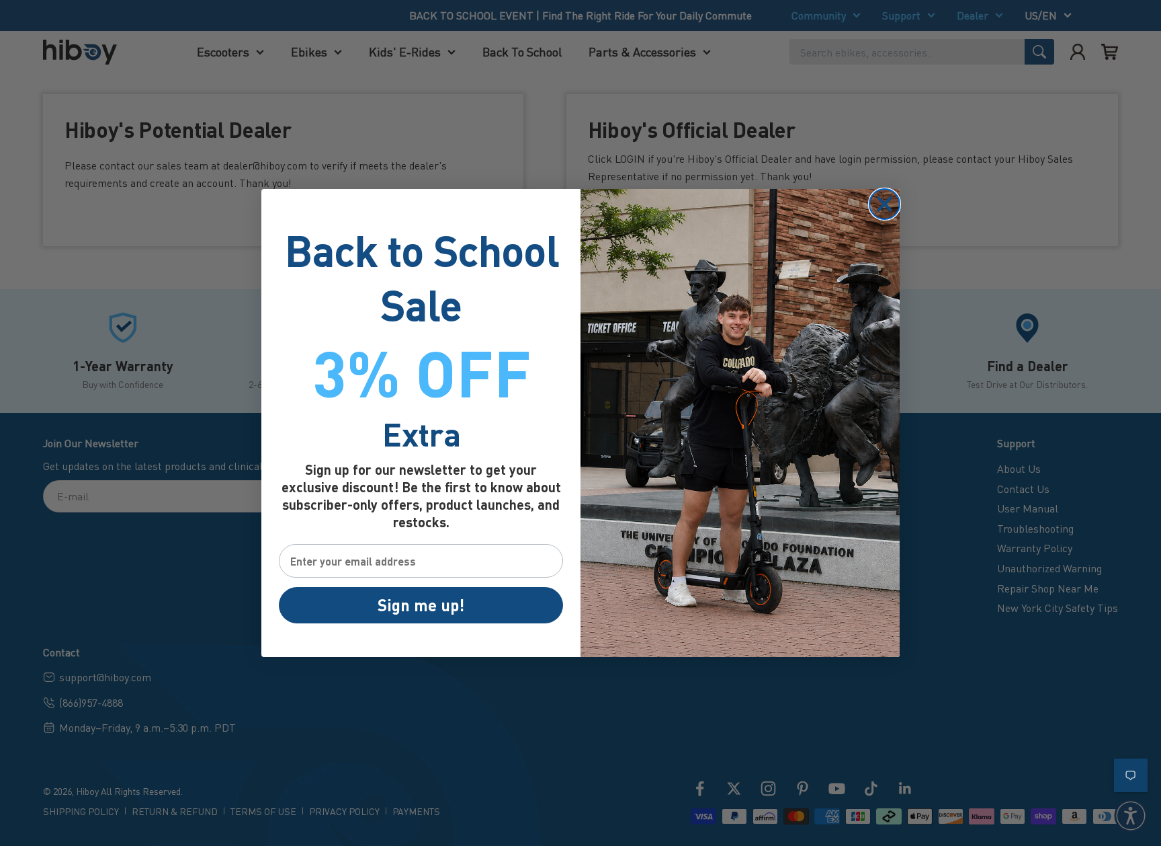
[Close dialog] (884, 204)
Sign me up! (421, 604)
